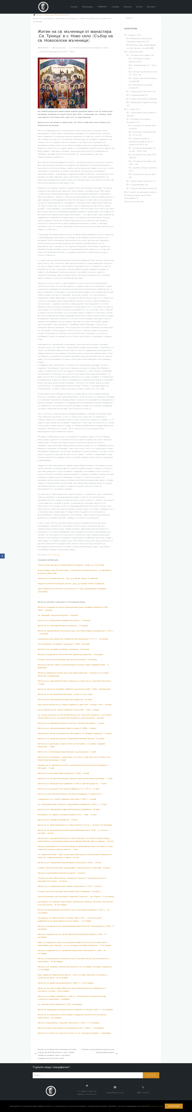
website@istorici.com (115, 1093)
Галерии (115, 7)
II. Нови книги (132, 52)
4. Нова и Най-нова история (141, 99)
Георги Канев (60, 48)
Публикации (87, 7)
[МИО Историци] (51, 1091)
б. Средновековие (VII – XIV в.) (143, 65)
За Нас (139, 7)
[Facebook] (2, 556)
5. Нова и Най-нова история (141, 188)
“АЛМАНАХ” (102, 7)
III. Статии (104, 48)
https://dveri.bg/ (53, 555)
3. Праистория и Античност (140, 181)
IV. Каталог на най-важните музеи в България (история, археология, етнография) (140, 195)
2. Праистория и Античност (140, 92)
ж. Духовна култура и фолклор (144, 168)
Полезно (128, 7)
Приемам (173, 1106)
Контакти (151, 7)
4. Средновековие (136, 185)
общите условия (156, 1106)
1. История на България (139, 55)
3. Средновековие (136, 95)
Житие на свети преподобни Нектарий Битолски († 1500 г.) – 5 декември (71, 1028)
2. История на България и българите (85, 48)
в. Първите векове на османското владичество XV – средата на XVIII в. (141, 141)
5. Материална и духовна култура (143, 102)
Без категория (133, 202)
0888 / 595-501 (143, 1093)
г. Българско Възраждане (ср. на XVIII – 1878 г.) (56, 52)
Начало (74, 7)
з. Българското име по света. (143, 174)
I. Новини (131, 35)
